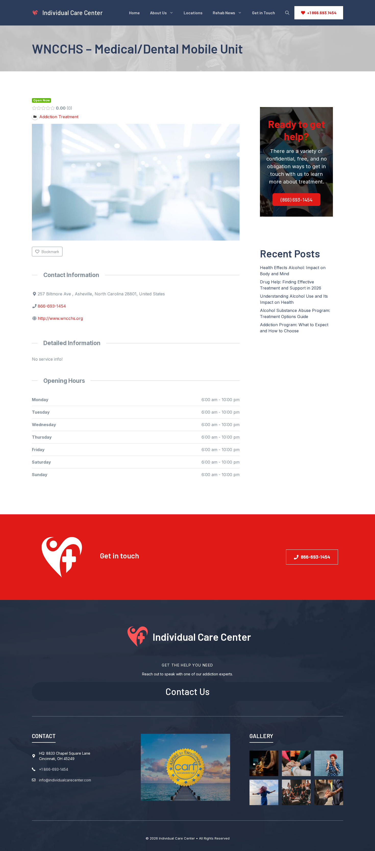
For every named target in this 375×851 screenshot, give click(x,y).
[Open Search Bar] (287, 12)
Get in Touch (263, 12)
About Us (158, 12)
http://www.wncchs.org (60, 318)
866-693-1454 (52, 306)
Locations (193, 12)
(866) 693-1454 (296, 200)
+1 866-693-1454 (53, 769)
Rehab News (224, 12)
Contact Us (188, 691)
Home (134, 12)
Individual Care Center (72, 12)
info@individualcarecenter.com (65, 780)
